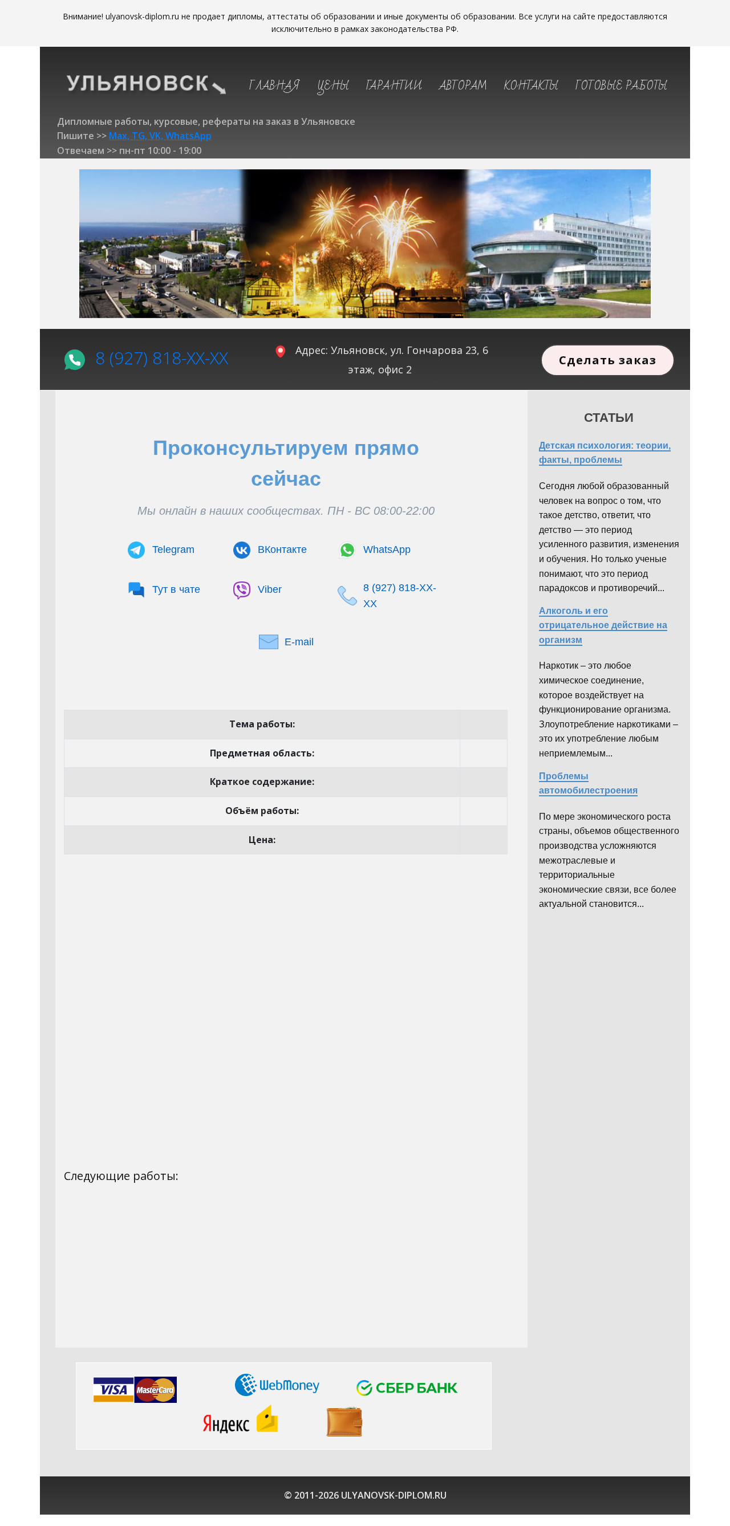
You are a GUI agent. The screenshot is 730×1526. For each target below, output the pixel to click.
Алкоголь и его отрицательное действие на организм (603, 625)
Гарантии (394, 86)
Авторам (463, 86)
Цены (333, 86)
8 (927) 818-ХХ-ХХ (161, 357)
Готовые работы (621, 86)
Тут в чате (176, 589)
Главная (274, 86)
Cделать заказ (607, 360)
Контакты (531, 86)
